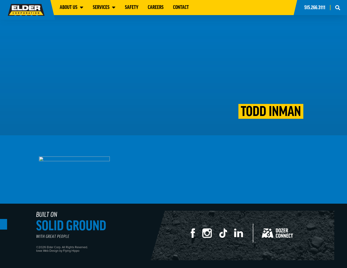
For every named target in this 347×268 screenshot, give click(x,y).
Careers (156, 7)
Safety (131, 7)
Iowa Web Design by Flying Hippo (57, 250)
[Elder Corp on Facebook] (196, 235)
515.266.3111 (314, 7)
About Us (68, 7)
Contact (181, 7)
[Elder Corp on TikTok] (226, 235)
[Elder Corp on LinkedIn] (242, 235)
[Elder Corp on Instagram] (210, 235)
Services (101, 7)
